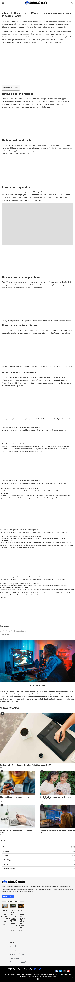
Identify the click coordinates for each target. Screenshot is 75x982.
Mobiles (39, 864)
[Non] (73, 977)
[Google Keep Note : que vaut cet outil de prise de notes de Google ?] (57, 783)
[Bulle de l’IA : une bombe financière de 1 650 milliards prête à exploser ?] (5, 906)
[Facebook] (56, 971)
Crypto (39, 856)
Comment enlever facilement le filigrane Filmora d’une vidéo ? (57, 831)
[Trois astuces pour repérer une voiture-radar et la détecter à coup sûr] (13, 906)
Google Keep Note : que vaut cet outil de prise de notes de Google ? (55, 798)
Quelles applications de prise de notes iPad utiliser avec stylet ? (25, 765)
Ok (37, 979)
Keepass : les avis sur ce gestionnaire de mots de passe (16, 831)
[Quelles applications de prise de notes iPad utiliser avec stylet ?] (37, 738)
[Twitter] (60, 971)
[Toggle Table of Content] (15, 87)
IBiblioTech (39, 969)
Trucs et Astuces (39, 869)
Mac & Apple (39, 860)
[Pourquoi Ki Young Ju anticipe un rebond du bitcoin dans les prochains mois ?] (21, 906)
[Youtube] (68, 971)
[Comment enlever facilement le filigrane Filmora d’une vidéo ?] (57, 816)
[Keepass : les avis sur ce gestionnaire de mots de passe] (17, 816)
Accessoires (39, 851)
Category (38, 847)
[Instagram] (64, 971)
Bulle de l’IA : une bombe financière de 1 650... (6, 916)
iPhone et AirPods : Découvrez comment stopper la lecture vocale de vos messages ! (16, 798)
